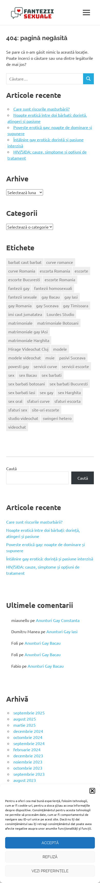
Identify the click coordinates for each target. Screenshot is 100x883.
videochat (17, 426)
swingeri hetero (57, 418)
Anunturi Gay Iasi (61, 631)
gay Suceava (47, 305)
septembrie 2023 (29, 773)
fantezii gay (18, 288)
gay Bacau (51, 296)
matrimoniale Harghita (28, 340)
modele (60, 348)
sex (11, 375)
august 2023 (24, 780)
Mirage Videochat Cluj (28, 348)
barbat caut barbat (25, 262)
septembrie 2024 (29, 743)
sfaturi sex (17, 409)
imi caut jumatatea (25, 314)
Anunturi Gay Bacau (43, 642)
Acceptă (50, 843)
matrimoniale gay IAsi (28, 331)
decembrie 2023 (28, 755)
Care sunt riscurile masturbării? (41, 108)
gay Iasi (71, 296)
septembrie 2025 (29, 712)
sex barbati (52, 375)
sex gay (46, 392)
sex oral (15, 401)
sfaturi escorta (67, 401)
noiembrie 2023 (27, 761)
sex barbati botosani (26, 383)
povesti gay (18, 366)
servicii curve (45, 366)
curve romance (59, 262)
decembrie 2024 (28, 731)
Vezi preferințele (50, 871)
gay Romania (20, 305)
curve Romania (21, 270)
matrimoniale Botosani (57, 322)
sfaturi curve (38, 401)
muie (50, 357)
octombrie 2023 (27, 767)
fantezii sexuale (22, 296)
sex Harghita (69, 392)
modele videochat (24, 357)
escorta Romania (55, 270)
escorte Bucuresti (24, 279)
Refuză (50, 857)
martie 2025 (24, 724)
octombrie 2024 (27, 737)
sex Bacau (28, 375)
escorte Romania (60, 279)
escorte (81, 270)
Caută (11, 468)
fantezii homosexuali (53, 288)
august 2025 (24, 718)
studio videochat (23, 418)
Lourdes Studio (60, 314)
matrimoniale (20, 322)
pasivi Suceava (72, 357)
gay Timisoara (75, 305)
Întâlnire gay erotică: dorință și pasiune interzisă (49, 558)
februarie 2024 (27, 749)
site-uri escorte (45, 409)
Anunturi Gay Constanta (57, 620)
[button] (92, 790)
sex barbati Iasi (21, 392)
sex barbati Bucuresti (68, 383)
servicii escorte (75, 366)
